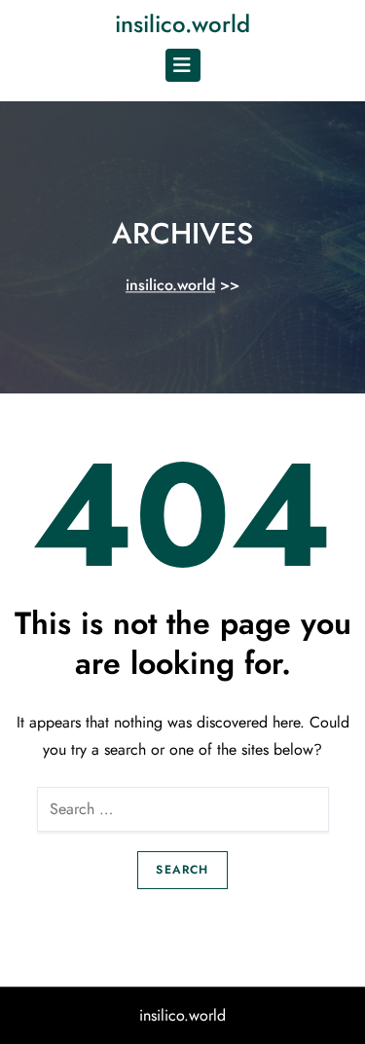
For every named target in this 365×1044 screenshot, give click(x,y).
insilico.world (182, 24)
